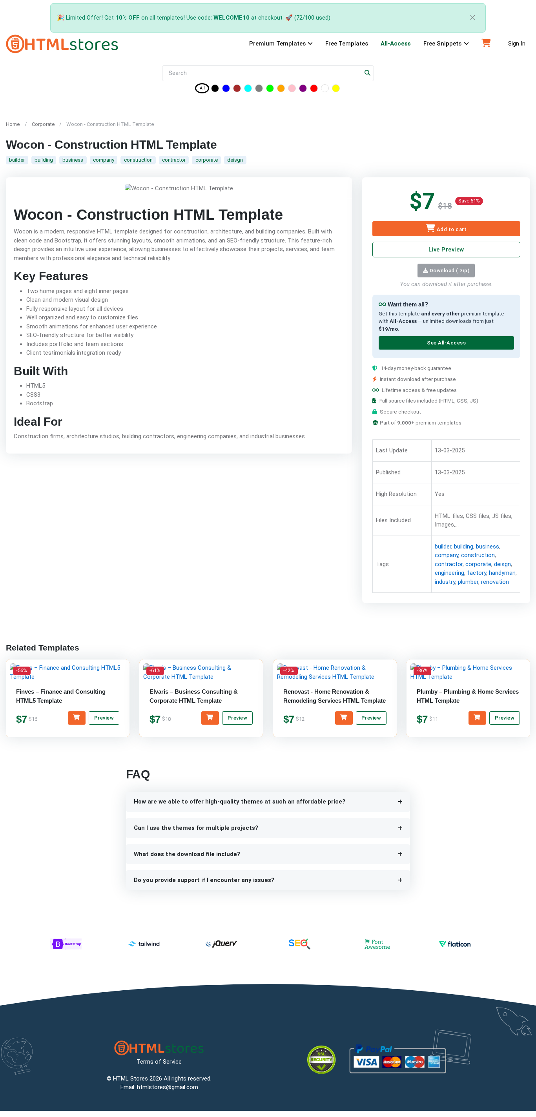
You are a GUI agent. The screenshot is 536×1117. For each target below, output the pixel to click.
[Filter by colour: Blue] (226, 89)
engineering (449, 573)
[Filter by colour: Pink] (292, 89)
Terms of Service (159, 1061)
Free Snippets (442, 43)
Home (13, 124)
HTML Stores (130, 1078)
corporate (206, 160)
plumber (468, 581)
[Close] (473, 18)
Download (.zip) (448, 270)
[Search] (367, 73)
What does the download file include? (187, 854)
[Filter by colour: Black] (215, 89)
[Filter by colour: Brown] (237, 89)
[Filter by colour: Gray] (259, 89)
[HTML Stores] (62, 44)
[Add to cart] (77, 718)
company (103, 160)
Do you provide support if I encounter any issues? (204, 880)
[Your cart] (486, 44)
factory (476, 573)
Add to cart (451, 229)
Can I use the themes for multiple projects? (196, 827)
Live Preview (446, 249)
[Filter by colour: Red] (314, 89)
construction (138, 160)
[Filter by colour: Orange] (281, 89)
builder (17, 160)
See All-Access (446, 343)
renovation (495, 581)
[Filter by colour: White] (325, 89)
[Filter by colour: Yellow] (336, 89)
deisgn (235, 160)
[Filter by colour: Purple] (303, 89)
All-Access (396, 43)
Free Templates (346, 43)
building (44, 160)
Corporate (43, 124)
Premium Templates (277, 43)
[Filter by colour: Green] (270, 89)
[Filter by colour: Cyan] (248, 89)
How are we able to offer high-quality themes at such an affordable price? (239, 801)
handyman (502, 573)
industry (444, 581)
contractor (174, 160)
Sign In (516, 43)
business (72, 160)
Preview (104, 718)
